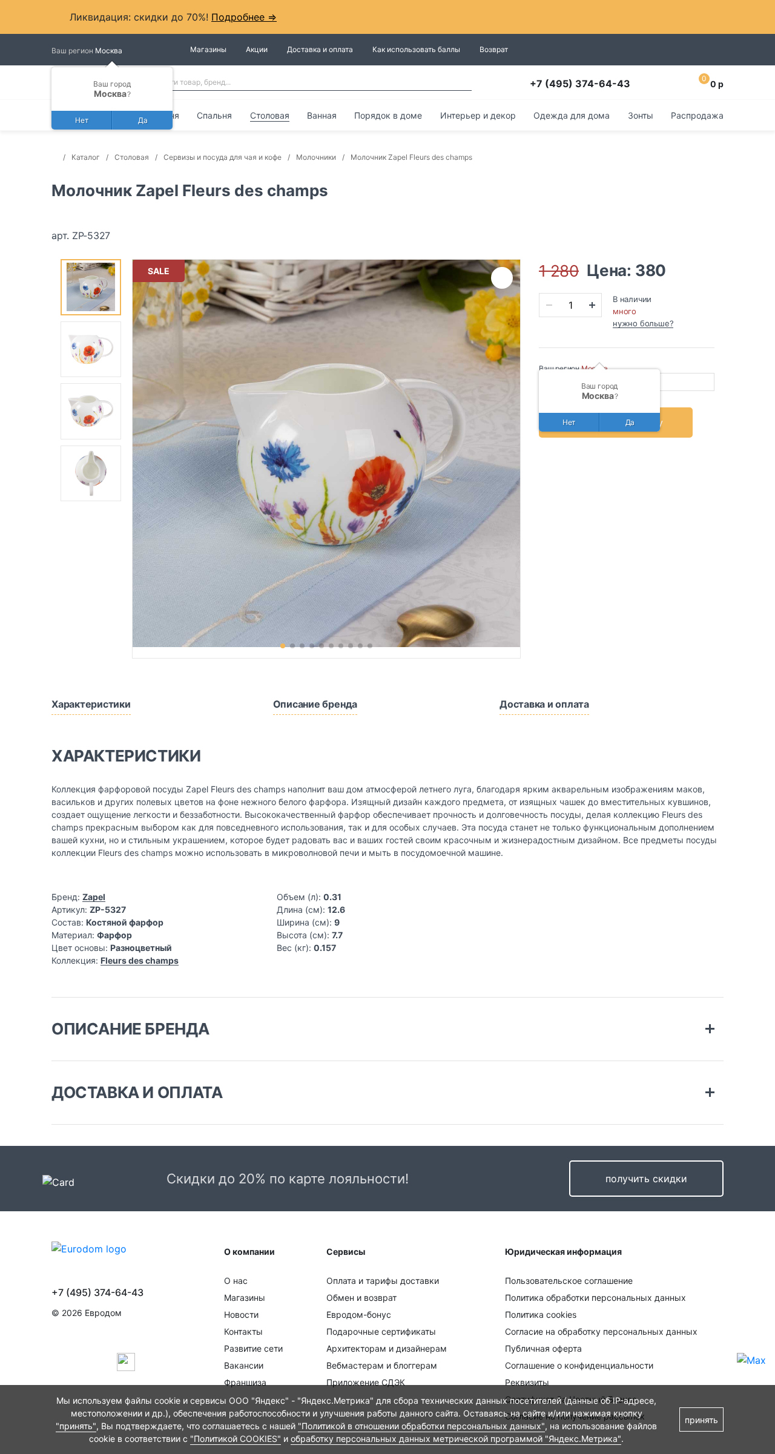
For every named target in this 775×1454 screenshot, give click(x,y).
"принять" (76, 1426)
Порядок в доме (388, 115)
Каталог (85, 157)
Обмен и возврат (361, 1297)
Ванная (322, 115)
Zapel (93, 897)
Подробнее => (244, 17)
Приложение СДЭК (365, 1382)
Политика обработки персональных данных (595, 1297)
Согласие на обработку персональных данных (601, 1331)
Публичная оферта (543, 1348)
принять (701, 1420)
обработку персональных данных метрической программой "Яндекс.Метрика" (456, 1438)
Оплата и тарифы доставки (382, 1280)
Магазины (208, 49)
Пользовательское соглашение (569, 1280)
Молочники (316, 157)
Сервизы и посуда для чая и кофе (222, 157)
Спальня (214, 115)
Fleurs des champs (140, 960)
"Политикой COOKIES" (235, 1438)
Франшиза (245, 1382)
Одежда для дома (571, 115)
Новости (241, 1314)
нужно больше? (643, 323)
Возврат (494, 49)
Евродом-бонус (358, 1314)
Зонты (640, 115)
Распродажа (697, 115)
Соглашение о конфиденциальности (579, 1365)
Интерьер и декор (478, 115)
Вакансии (243, 1365)
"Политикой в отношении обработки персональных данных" (421, 1426)
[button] (282, 645)
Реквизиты (527, 1382)
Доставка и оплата (320, 49)
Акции (257, 49)
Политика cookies (540, 1314)
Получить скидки (646, 1179)
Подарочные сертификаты (381, 1331)
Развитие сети (253, 1348)
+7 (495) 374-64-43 (580, 83)
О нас (236, 1280)
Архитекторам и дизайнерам (386, 1348)
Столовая (269, 115)
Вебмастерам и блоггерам (381, 1365)
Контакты (243, 1331)
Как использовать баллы (416, 49)
